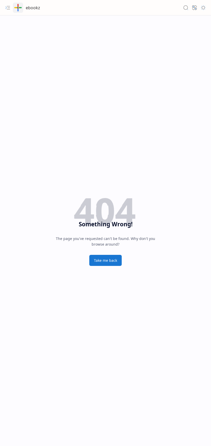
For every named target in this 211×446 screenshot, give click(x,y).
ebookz (33, 8)
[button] (8, 8)
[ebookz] (18, 8)
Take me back (105, 260)
